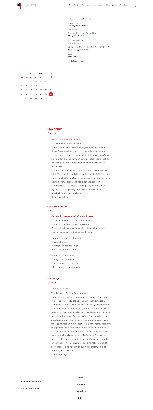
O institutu (124, 5)
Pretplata (80, 385)
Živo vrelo (72, 5)
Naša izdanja (98, 5)
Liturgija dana (86, 5)
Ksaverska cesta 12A (31, 382)
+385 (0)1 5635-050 (30, 389)
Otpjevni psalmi (111, 5)
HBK (78, 398)
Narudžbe (81, 392)
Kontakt (80, 378)
